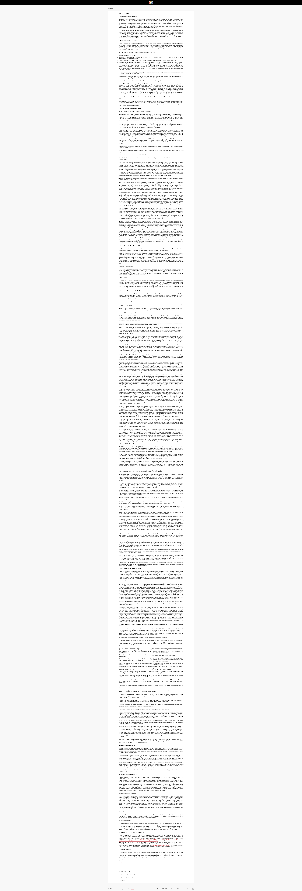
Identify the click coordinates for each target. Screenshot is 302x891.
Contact (185, 889)
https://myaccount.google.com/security (160, 845)
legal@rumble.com (123, 862)
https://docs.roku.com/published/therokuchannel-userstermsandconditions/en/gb (138, 841)
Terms (173, 889)
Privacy (179, 889)
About (158, 889)
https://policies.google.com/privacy (169, 839)
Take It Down (165, 889)
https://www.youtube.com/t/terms (148, 839)
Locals (132, 889)
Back (111, 8)
